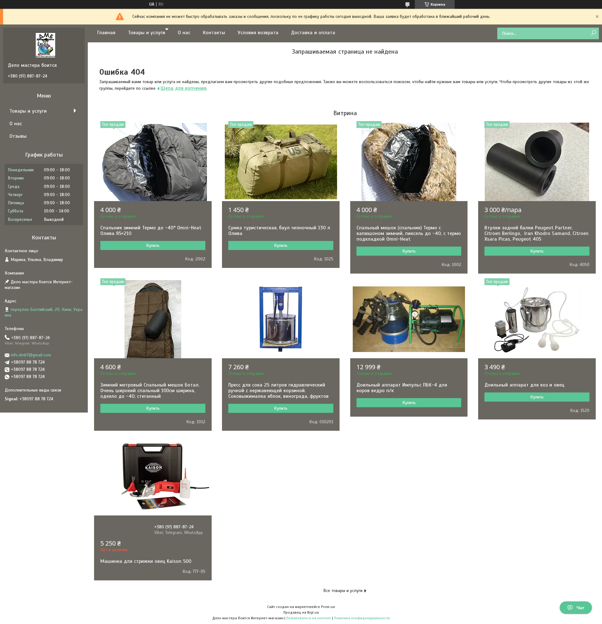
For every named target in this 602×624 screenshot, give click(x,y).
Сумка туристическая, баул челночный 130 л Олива (279, 230)
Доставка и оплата (313, 32)
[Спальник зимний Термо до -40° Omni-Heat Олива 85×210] (153, 162)
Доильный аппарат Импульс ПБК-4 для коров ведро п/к (401, 387)
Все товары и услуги (342, 590)
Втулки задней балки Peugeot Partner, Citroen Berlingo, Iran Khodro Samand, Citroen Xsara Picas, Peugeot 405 (536, 233)
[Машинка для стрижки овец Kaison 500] (153, 476)
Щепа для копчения (183, 88)
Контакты (214, 32)
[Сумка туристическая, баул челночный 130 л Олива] (281, 162)
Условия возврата (258, 32)
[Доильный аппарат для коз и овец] (537, 319)
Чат (580, 607)
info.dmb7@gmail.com (31, 355)
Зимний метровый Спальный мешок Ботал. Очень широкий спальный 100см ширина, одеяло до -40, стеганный (149, 390)
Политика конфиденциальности (362, 618)
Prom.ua (328, 607)
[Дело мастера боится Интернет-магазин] (45, 44)
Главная (106, 32)
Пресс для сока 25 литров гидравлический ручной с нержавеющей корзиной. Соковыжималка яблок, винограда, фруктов (278, 390)
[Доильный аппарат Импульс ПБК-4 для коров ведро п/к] (409, 319)
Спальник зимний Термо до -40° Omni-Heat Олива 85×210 (150, 230)
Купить (153, 245)
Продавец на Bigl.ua (301, 612)
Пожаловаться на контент (308, 618)
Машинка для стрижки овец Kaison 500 (145, 561)
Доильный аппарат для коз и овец (524, 385)
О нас (184, 32)
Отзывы (18, 136)
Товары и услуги (146, 32)
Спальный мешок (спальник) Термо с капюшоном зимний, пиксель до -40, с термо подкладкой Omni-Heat (408, 233)
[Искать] (593, 33)
